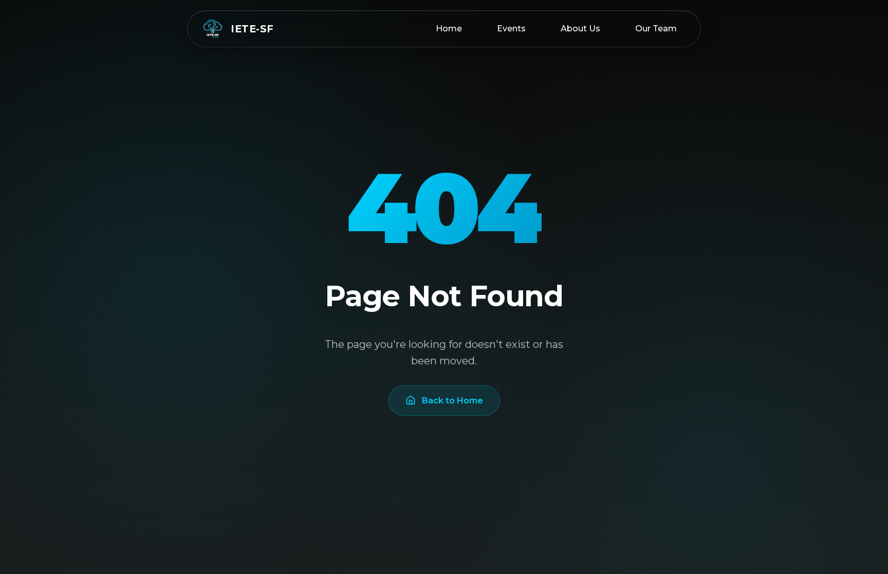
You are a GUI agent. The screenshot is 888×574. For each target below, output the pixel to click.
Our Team (656, 28)
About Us (580, 28)
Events (511, 28)
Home (449, 28)
